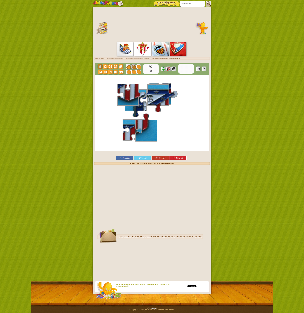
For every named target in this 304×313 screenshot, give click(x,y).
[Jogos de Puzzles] (108, 3)
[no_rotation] (168, 68)
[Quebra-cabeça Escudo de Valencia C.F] (160, 55)
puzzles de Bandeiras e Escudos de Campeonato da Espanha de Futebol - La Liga (163, 237)
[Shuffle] (163, 68)
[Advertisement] (152, 24)
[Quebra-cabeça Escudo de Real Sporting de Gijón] (142, 55)
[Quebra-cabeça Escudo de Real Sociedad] (125, 55)
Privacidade (152, 308)
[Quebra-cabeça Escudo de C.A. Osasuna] (178, 55)
